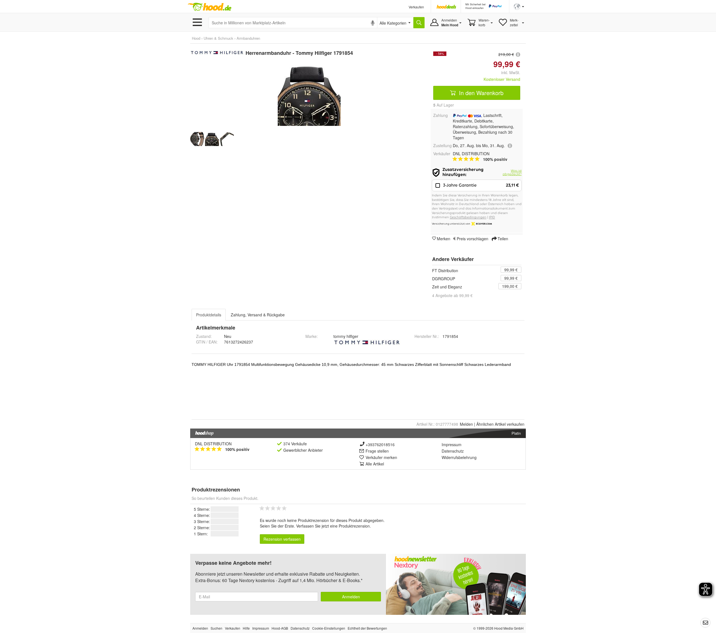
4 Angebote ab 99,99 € (452, 295)
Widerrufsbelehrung (459, 457)
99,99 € (511, 269)
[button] (519, 6)
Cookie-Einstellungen (328, 628)
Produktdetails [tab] (208, 314)
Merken (443, 238)
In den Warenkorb (480, 93)
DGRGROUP (443, 278)
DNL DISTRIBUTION (213, 443)
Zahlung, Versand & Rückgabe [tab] (258, 314)
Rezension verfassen (282, 539)
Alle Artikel (375, 464)
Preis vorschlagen (472, 238)
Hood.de (209, 7)
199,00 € (510, 286)
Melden (466, 424)
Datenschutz (453, 451)
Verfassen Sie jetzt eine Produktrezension (333, 526)
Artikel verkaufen (500, 424)
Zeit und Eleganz (447, 287)
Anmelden (351, 596)
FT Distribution (445, 270)
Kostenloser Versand (502, 79)
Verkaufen (416, 6)
